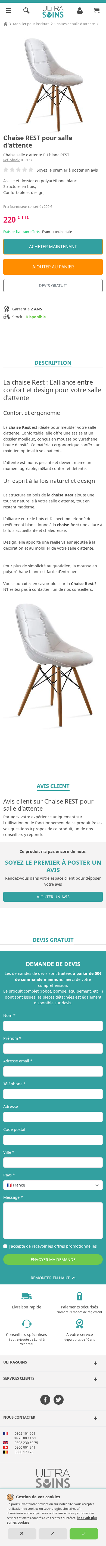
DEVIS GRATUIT (53, 285)
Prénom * (12, 1038)
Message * (13, 1197)
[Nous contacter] (94, 1418)
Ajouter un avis (53, 896)
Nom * (9, 1015)
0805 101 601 (25, 1433)
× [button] (92, 1185)
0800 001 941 (25, 1447)
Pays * (9, 1175)
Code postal (14, 1129)
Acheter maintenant (53, 247)
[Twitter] (58, 1400)
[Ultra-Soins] (94, 1363)
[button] (53, 1363)
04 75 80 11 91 (25, 1438)
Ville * (8, 1152)
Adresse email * (17, 1060)
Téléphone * (14, 1083)
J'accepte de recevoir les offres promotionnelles (53, 1246)
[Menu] (8, 11)
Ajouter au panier (53, 267)
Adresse (10, 1106)
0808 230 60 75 (26, 1443)
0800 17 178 (24, 1452)
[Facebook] (45, 1400)
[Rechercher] (26, 11)
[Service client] (94, 1379)
